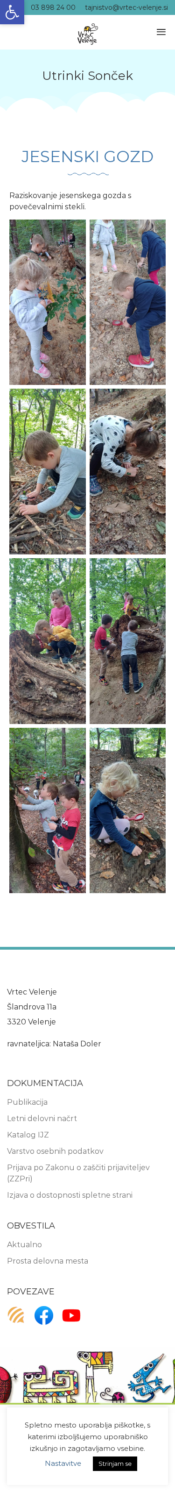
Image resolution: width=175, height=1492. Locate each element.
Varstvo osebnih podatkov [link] (55, 1151)
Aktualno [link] (24, 1244)
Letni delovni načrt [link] (42, 1118)
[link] (12, 12)
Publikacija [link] (27, 1102)
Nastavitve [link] (63, 1463)
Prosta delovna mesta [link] (47, 1261)
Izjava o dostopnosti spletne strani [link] (70, 1195)
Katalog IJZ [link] (28, 1134)
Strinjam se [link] (115, 1463)
